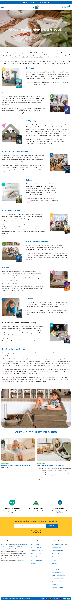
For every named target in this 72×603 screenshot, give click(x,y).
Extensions (34, 229)
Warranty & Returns (59, 544)
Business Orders (58, 575)
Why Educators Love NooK (51, 465)
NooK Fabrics (36, 547)
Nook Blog (35, 557)
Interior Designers (59, 579)
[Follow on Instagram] (36, 532)
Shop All (55, 566)
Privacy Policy (57, 554)
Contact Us (56, 563)
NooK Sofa (33, 255)
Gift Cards (56, 569)
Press (33, 563)
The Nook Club (37, 554)
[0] (68, 7)
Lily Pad (5, 373)
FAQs (54, 560)
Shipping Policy (58, 550)
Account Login (57, 587)
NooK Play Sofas (54, 57)
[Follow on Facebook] (32, 532)
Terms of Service (58, 557)
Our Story (35, 544)
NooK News (36, 26)
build (37, 141)
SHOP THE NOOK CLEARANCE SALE (36, 2)
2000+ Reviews (37, 550)
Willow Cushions (49, 371)
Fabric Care (56, 547)
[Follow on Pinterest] (40, 532)
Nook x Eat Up (36, 560)
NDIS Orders (57, 572)
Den (34, 168)
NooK (39, 82)
